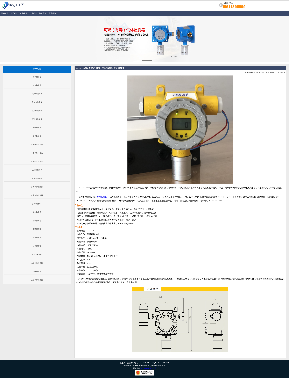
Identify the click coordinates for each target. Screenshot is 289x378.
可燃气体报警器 (37, 144)
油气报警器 (37, 246)
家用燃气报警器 (37, 161)
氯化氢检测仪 (37, 254)
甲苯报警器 (37, 229)
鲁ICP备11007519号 (148, 368)
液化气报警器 (37, 111)
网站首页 (4, 13)
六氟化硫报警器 (37, 263)
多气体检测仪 (37, 204)
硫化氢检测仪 (37, 170)
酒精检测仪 (37, 212)
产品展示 (23, 13)
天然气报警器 (37, 94)
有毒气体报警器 (37, 195)
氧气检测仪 (37, 85)
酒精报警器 (37, 221)
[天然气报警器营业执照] (144, 375)
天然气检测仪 (37, 102)
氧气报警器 (37, 77)
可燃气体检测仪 (37, 153)
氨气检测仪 (37, 136)
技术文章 (42, 13)
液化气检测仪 (37, 119)
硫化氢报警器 (37, 178)
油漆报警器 (37, 238)
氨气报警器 (37, 128)
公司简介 (14, 13)
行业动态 (33, 13)
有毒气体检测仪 (37, 187)
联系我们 (52, 13)
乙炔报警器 (37, 271)
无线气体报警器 (37, 280)
